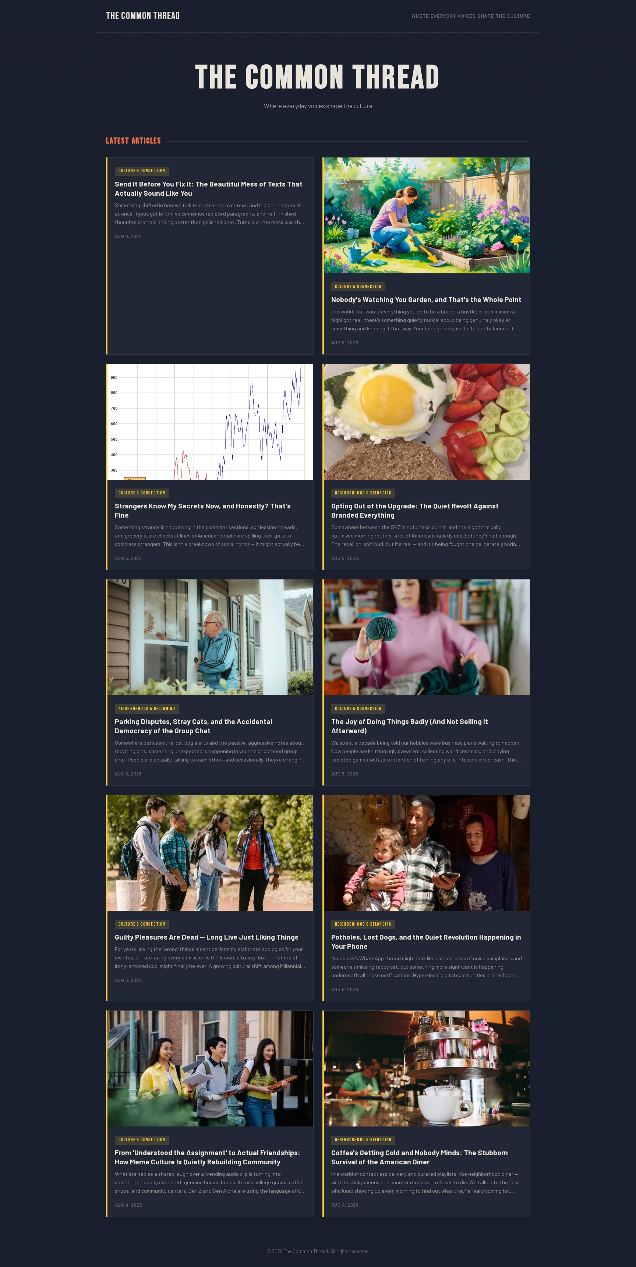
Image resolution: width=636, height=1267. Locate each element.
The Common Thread (143, 16)
